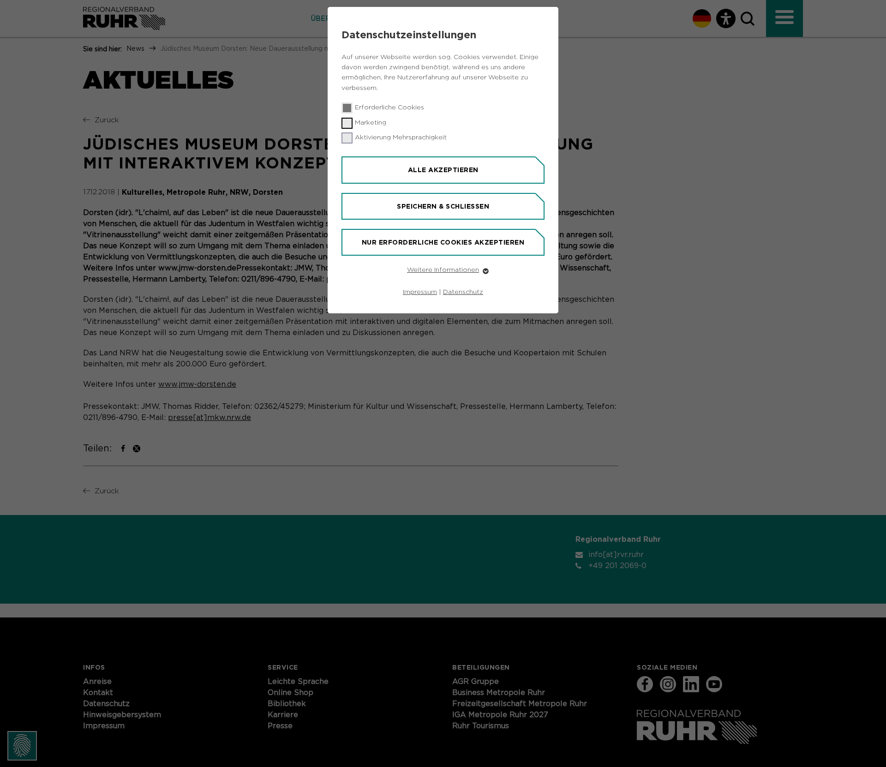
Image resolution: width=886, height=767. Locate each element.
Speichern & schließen (443, 206)
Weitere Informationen (443, 270)
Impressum (420, 292)
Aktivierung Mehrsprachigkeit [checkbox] (401, 137)
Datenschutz (463, 292)
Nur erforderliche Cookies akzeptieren (443, 242)
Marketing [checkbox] (370, 123)
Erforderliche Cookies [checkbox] (389, 107)
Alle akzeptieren (443, 170)
